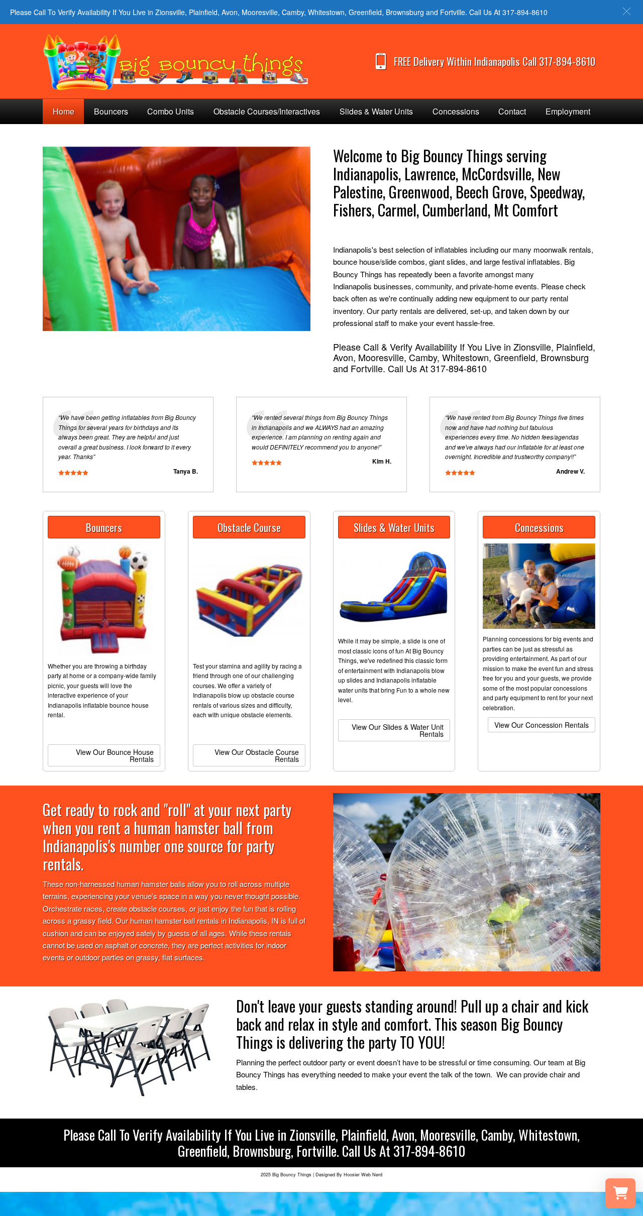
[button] (626, 11)
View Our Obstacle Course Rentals (257, 755)
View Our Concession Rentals (541, 725)
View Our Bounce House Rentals (115, 755)
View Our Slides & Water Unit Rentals (398, 730)
